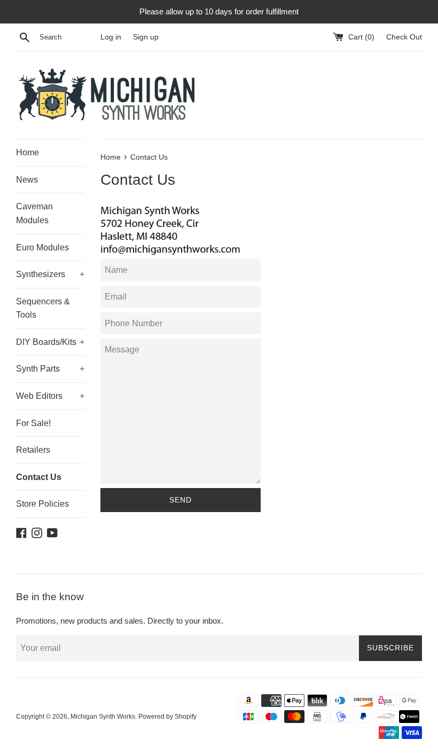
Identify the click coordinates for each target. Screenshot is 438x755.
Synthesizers (50, 274)
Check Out (404, 37)
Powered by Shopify (167, 716)
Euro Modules (42, 247)
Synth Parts (50, 368)
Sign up (146, 37)
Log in (110, 37)
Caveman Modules (34, 213)
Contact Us (38, 477)
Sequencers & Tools (43, 308)
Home (27, 152)
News (27, 179)
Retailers (33, 449)
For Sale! (33, 423)
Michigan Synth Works (103, 716)
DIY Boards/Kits (50, 342)
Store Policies (42, 503)
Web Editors (50, 395)
